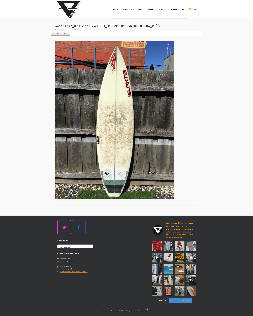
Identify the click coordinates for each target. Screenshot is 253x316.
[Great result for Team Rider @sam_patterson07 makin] (180, 280)
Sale (184, 9)
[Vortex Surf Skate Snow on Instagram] (64, 227)
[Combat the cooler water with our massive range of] (191, 280)
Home (116, 9)
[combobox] (75, 246)
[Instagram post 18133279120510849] (191, 269)
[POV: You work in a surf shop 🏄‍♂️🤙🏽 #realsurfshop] (191, 258)
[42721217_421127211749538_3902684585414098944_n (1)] (114, 198)
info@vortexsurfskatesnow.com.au (73, 272)
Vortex (82, 30)
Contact (174, 9)
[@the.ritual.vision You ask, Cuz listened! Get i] (157, 246)
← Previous (56, 33)
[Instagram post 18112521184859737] (157, 280)
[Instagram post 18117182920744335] (180, 269)
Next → (66, 33)
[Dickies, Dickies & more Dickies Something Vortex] (180, 258)
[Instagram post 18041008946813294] (191, 246)
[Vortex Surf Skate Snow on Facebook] (79, 227)
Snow (161, 9)
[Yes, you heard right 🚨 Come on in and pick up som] (157, 258)
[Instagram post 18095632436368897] (168, 246)
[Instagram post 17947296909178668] (168, 280)
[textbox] (75, 247)
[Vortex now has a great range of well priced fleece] (180, 291)
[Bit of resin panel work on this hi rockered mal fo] (191, 291)
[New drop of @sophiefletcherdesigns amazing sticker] (157, 291)
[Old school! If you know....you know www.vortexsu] (168, 291)
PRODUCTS (127, 9)
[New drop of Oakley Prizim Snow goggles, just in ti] (180, 246)
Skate (150, 9)
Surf (139, 9)
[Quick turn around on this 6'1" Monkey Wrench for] (168, 258)
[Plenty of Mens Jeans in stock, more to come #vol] (157, 269)
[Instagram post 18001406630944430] (168, 269)
